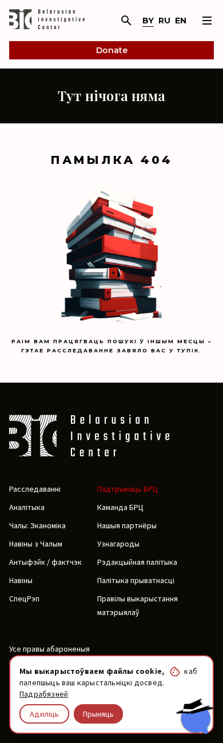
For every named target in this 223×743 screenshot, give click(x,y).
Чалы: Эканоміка (37, 525)
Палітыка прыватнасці (135, 580)
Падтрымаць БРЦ (127, 489)
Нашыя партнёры (127, 525)
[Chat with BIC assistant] (195, 716)
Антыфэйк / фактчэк (45, 562)
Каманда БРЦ (120, 507)
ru (164, 20)
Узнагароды (118, 544)
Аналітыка (27, 507)
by (148, 20)
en (180, 20)
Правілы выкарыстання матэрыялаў (137, 605)
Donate (112, 50)
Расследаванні (35, 489)
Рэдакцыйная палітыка (137, 562)
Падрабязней (43, 694)
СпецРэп (24, 598)
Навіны (21, 580)
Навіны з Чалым (35, 544)
